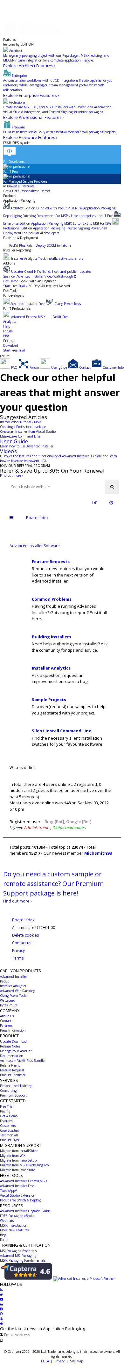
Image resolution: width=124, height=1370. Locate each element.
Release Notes (10, 1046)
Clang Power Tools (13, 995)
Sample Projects (49, 699)
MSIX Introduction (13, 1225)
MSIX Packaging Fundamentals (22, 1260)
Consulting (8, 1090)
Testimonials (9, 1135)
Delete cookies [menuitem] (25, 935)
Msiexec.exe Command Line (20, 436)
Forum (8, 331)
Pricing (8, 340)
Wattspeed (7, 1000)
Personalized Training (16, 1086)
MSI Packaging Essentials (18, 1251)
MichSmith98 (98, 853)
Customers (8, 1125)
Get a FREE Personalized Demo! (26, 191)
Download (10, 345)
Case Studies (9, 1130)
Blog (6, 336)
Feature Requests (51, 561)
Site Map (76, 1361)
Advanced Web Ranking (17, 991)
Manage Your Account (16, 1051)
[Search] (112, 487)
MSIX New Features (14, 1230)
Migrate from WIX (12, 1155)
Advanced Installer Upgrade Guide (25, 1211)
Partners (6, 1025)
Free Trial (6, 1106)
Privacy (59, 1361)
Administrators (37, 827)
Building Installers (51, 637)
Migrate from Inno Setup (18, 1160)
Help (6, 326)
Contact (5, 1020)
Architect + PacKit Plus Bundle (22, 1060)
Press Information (13, 1030)
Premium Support (13, 1095)
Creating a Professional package (23, 426)
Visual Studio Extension (17, 1195)
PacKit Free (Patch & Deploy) (20, 1200)
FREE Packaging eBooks (17, 1216)
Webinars (7, 1220)
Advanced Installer (13, 976)
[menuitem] (111, 503)
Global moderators (69, 827)
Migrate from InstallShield (19, 1151)
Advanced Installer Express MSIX (23, 1181)
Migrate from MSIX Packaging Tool (25, 1165)
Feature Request (12, 1070)
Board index (23, 920)
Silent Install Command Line (61, 731)
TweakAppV (8, 1190)
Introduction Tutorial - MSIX (21, 422)
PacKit (4, 981)
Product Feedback (13, 1075)
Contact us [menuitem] (21, 943)
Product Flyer (9, 1140)
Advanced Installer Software (35, 545)
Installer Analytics (51, 668)
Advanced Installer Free (17, 1186)
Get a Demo (8, 1116)
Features (9, 39)
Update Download (13, 1041)
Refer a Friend (10, 1065)
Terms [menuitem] (18, 958)
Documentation (11, 1056)
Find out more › (11, 475)
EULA (45, 1361)
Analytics (9, 321)
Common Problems (52, 599)
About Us (7, 1016)
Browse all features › (21, 186)
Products (9, 195)
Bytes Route (8, 1005)
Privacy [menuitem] (18, 950)
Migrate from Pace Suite (17, 1170)
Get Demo (10, 281)
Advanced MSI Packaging (18, 1255)
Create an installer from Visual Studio (28, 431)
